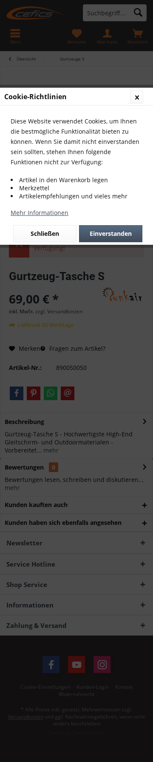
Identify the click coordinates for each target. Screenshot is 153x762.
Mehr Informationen (39, 213)
